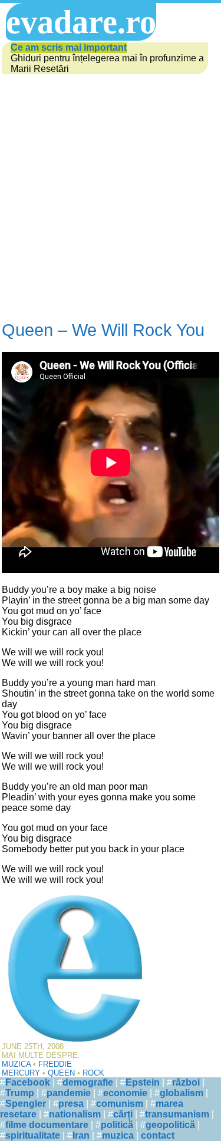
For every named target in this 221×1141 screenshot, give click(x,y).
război (186, 1082)
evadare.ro (81, 22)
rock (93, 1073)
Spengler (25, 1104)
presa (71, 1104)
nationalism (75, 1114)
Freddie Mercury (37, 1068)
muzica (118, 1135)
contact (157, 1135)
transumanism (177, 1114)
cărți (123, 1114)
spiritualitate (32, 1135)
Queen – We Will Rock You (103, 330)
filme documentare (46, 1125)
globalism (181, 1093)
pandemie (69, 1093)
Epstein (143, 1082)
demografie (87, 1082)
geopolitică (170, 1125)
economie (125, 1093)
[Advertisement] (110, 198)
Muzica (16, 1064)
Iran (81, 1135)
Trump (19, 1093)
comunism (119, 1104)
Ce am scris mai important (69, 47)
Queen (61, 1073)
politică (117, 1125)
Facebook (27, 1082)
